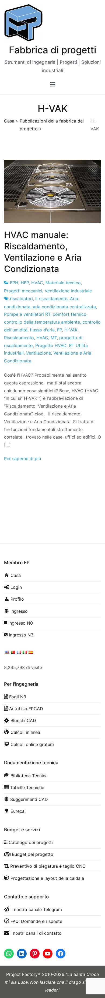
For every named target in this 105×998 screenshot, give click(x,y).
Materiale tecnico (63, 282)
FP (59, 329)
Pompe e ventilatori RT (27, 314)
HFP (25, 282)
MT (54, 337)
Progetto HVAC (50, 345)
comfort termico (69, 314)
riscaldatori (21, 298)
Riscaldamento (19, 337)
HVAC (37, 282)
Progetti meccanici (23, 290)
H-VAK (71, 329)
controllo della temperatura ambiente (42, 322)
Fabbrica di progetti (52, 49)
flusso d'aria (42, 329)
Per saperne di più (22, 458)
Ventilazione (38, 353)
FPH (14, 282)
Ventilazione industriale (68, 290)
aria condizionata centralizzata (64, 306)
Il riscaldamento (51, 298)
